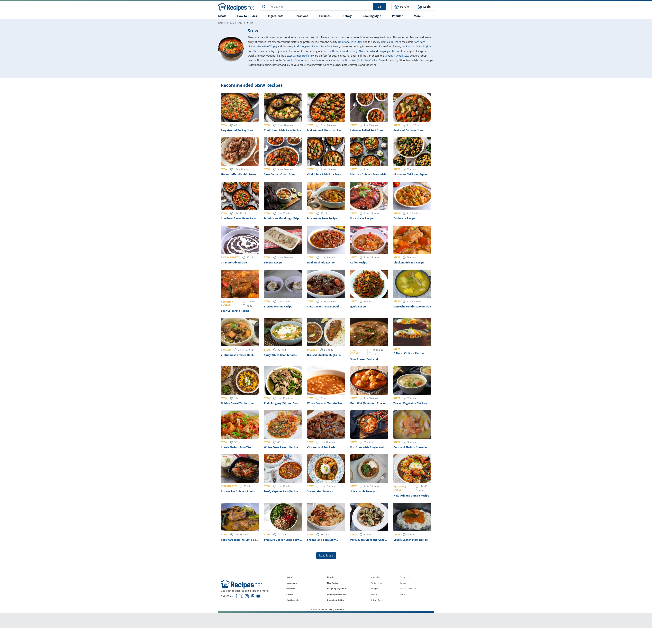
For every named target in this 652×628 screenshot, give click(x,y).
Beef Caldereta (389, 41)
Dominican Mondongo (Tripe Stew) (352, 51)
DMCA (374, 594)
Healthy (330, 577)
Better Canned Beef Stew (299, 55)
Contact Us (404, 577)
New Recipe (332, 583)
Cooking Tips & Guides (337, 594)
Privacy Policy (377, 600)
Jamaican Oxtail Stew (397, 55)
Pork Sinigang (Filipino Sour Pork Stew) (316, 46)
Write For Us (376, 583)
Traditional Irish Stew (350, 41)
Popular (397, 16)
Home (221, 22)
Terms (402, 594)
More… (418, 16)
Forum (404, 6)
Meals (289, 577)
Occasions (301, 16)
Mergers (374, 588)
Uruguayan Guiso (388, 51)
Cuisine (289, 594)
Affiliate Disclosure (408, 588)
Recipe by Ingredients (337, 588)
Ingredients (275, 16)
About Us (375, 577)
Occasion (290, 588)
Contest (403, 583)
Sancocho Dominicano (296, 60)
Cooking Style (292, 600)
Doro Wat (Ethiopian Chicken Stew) (365, 60)
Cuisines (325, 16)
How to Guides (247, 16)
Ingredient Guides (335, 600)
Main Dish (236, 22)
